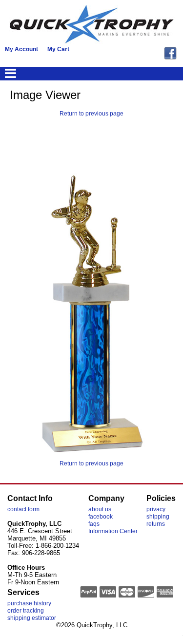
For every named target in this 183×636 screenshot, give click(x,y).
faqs (94, 523)
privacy (155, 509)
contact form (23, 509)
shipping (157, 516)
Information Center (113, 531)
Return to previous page (91, 113)
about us (99, 509)
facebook (100, 516)
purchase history (29, 603)
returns (155, 523)
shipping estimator (31, 618)
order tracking (25, 610)
